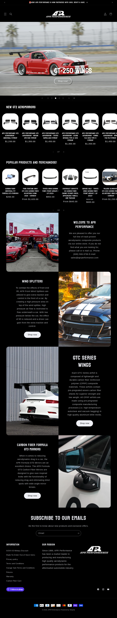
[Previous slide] (42, 98)
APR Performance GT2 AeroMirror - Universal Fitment (10, 135)
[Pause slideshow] (74, 98)
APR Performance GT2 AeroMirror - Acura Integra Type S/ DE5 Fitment (70, 137)
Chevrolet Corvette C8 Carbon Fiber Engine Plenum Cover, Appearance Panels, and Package (70, 193)
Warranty (10, 576)
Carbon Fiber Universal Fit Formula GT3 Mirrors (10, 191)
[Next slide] (69, 98)
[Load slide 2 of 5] (52, 98)
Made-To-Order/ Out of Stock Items (20, 555)
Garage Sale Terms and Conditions (20, 568)
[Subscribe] (78, 533)
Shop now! (63, 81)
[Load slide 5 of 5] (63, 98)
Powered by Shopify (68, 610)
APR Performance (54, 610)
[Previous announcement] (4, 2)
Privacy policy (12, 559)
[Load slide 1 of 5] (48, 98)
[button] (5, 14)
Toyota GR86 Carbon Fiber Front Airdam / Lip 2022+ (50, 191)
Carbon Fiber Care (13, 581)
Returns (9, 572)
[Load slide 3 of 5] (55, 98)
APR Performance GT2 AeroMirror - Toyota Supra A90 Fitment (50, 135)
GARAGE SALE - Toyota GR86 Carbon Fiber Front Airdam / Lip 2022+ (90, 192)
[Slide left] (53, 151)
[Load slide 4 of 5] (59, 98)
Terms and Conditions (15, 563)
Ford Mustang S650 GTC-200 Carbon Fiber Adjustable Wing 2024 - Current (30, 192)
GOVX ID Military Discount (17, 551)
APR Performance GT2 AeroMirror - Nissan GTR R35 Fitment (30, 135)
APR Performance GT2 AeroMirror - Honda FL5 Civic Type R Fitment (90, 137)
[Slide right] (63, 151)
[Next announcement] (112, 2)
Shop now (32, 335)
